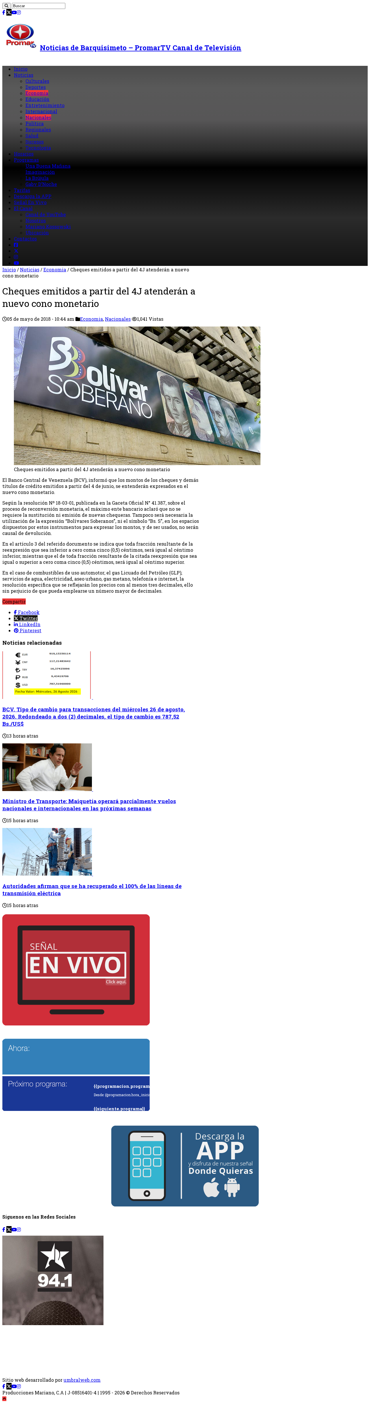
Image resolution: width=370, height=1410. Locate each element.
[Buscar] (6, 6)
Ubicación (37, 233)
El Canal (23, 208)
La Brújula (37, 178)
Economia (36, 93)
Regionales (38, 129)
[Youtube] (14, 12)
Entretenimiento (44, 105)
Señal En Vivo (30, 202)
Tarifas (22, 190)
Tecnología (38, 148)
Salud (31, 136)
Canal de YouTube (45, 214)
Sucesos (34, 142)
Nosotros (35, 220)
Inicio (20, 69)
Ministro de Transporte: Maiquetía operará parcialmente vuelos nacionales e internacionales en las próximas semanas (89, 804)
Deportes (35, 87)
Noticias (23, 75)
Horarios (24, 154)
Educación (37, 99)
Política (34, 123)
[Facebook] (3, 12)
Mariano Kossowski (48, 226)
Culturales (37, 81)
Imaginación (40, 172)
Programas (26, 160)
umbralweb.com (82, 1380)
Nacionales (38, 117)
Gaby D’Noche (41, 184)
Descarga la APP (32, 196)
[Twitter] (9, 12)
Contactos (25, 239)
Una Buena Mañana (48, 166)
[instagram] (19, 12)
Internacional (41, 111)
